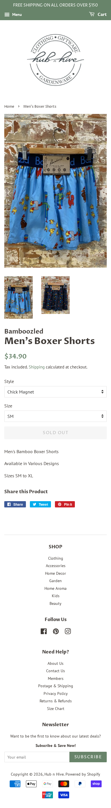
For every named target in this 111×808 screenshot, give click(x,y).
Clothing (55, 558)
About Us (55, 663)
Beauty (55, 603)
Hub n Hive (54, 774)
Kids (55, 595)
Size (8, 406)
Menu (16, 14)
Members (55, 678)
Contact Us (55, 670)
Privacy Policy (56, 693)
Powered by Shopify (82, 774)
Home (9, 106)
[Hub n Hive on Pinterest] (56, 632)
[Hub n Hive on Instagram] (68, 632)
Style (9, 381)
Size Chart (55, 708)
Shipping (37, 367)
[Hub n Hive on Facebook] (43, 632)
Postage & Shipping (55, 685)
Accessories (55, 565)
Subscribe (88, 757)
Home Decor (55, 573)
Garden (55, 580)
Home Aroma (55, 588)
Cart (102, 14)
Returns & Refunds (56, 700)
